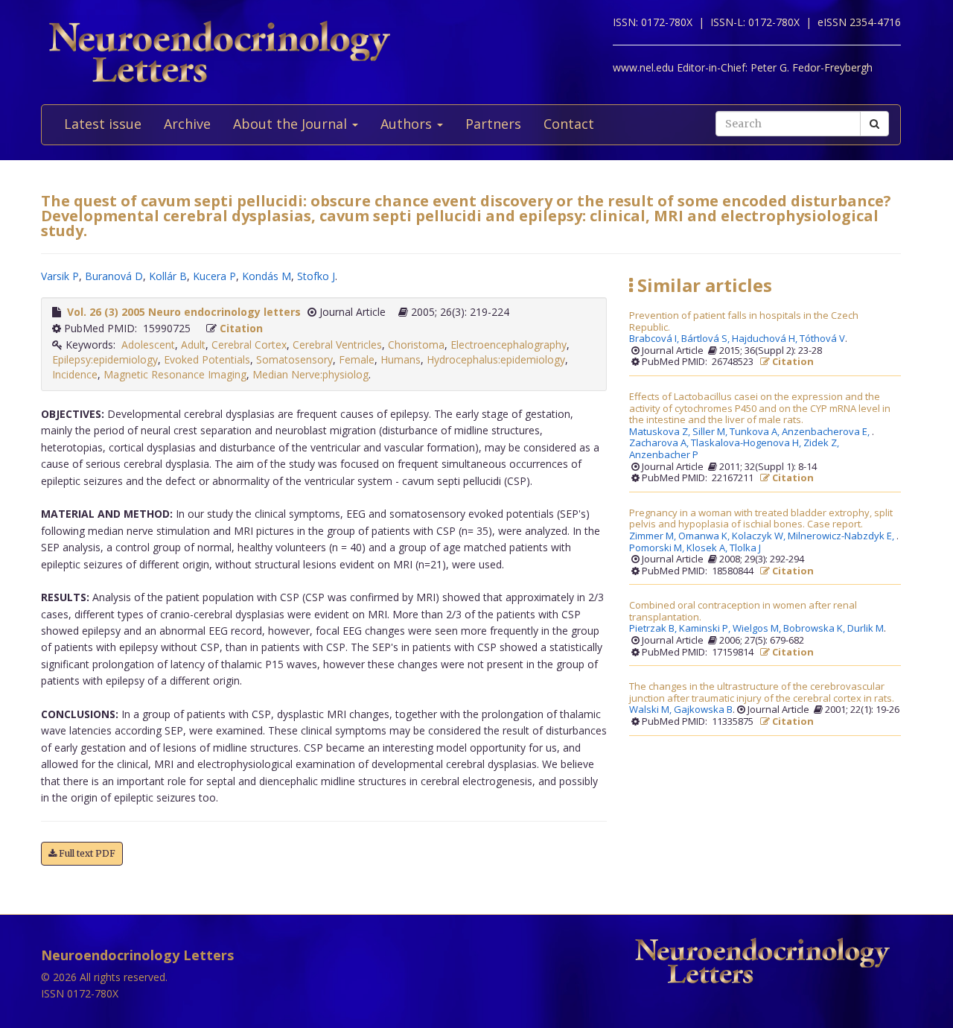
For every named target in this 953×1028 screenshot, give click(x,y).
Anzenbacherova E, (827, 432)
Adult (193, 344)
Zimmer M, (653, 536)
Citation (241, 328)
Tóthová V (822, 339)
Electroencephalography (508, 344)
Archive (187, 124)
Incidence (75, 374)
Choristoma (416, 344)
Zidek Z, (822, 443)
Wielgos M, (758, 629)
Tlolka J (745, 548)
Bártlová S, (706, 339)
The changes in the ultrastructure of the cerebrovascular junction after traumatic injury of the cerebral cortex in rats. (761, 692)
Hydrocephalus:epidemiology (496, 359)
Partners (493, 124)
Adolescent (148, 344)
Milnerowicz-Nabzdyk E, (842, 536)
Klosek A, (708, 548)
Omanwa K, (705, 536)
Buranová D (114, 276)
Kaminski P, (706, 629)
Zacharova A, (660, 443)
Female (356, 359)
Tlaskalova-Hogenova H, (747, 443)
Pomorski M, (657, 548)
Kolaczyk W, (760, 536)
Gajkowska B (703, 710)
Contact (569, 124)
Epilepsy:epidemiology (105, 359)
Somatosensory (294, 359)
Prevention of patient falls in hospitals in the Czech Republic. (743, 321)
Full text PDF (86, 853)
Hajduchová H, (766, 339)
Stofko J (316, 276)
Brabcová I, (655, 339)
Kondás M (266, 276)
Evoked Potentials (207, 359)
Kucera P (214, 276)
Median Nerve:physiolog (310, 374)
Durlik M (865, 629)
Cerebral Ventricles (337, 344)
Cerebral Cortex (249, 344)
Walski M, (651, 710)
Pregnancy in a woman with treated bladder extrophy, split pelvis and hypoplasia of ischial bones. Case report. (761, 518)
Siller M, (711, 432)
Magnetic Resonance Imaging (174, 374)
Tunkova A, (756, 432)
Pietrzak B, (654, 629)
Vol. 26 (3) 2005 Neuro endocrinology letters (184, 312)
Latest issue (102, 124)
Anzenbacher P (663, 455)
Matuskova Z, (660, 432)
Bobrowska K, (815, 629)
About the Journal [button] (292, 124)
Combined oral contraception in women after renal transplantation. (743, 611)
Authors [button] (408, 124)
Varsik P (60, 276)
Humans (400, 359)
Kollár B (168, 276)
